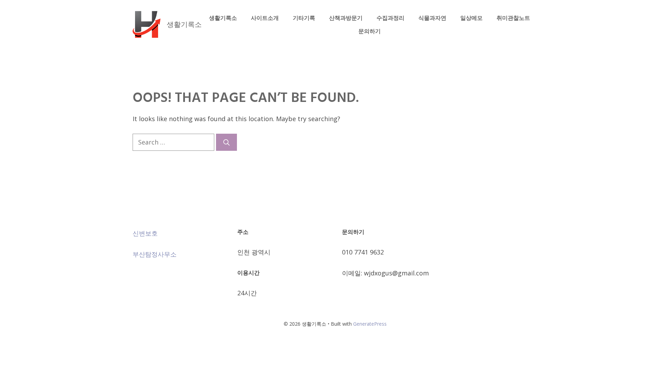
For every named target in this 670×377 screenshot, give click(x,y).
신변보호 (145, 233)
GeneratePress (370, 323)
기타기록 (304, 18)
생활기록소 (184, 24)
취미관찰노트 (513, 18)
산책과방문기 (346, 18)
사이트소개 (265, 18)
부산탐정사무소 (155, 254)
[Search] (226, 142)
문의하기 (369, 31)
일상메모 (471, 18)
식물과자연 (432, 18)
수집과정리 (390, 18)
